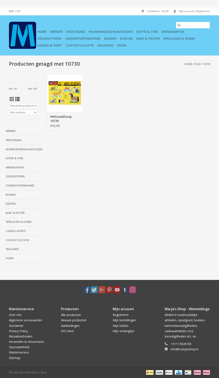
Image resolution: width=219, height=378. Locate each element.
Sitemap (14, 358)
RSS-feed (67, 331)
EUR (11, 11)
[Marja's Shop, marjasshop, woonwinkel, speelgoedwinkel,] (22, 35)
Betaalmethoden (20, 336)
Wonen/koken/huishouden (111, 32)
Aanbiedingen (70, 326)
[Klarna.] (205, 372)
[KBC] (178, 372)
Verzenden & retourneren (26, 342)
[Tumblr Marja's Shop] (124, 289)
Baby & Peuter (148, 38)
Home (41, 32)
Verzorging (75, 32)
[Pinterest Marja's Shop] (109, 289)
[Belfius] (168, 372)
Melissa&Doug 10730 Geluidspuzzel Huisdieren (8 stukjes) (60, 118)
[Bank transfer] (159, 372)
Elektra (126, 38)
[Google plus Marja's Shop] (101, 289)
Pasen (122, 45)
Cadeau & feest (49, 45)
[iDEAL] (149, 372)
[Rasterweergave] (12, 99)
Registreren (121, 315)
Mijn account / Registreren (194, 11)
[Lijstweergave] (17, 99)
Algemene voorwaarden (25, 320)
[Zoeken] (179, 25)
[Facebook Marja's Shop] (86, 289)
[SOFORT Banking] (196, 372)
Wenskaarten (173, 32)
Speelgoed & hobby (179, 38)
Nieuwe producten (73, 320)
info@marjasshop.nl (184, 349)
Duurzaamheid (19, 347)
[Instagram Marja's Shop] (132, 289)
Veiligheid (105, 45)
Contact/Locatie (80, 45)
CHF (18, 11)
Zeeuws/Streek (49, 38)
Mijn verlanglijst (123, 331)
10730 (206, 64)
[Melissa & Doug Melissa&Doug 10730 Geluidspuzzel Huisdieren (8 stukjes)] (65, 93)
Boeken (110, 38)
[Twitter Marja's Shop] (94, 289)
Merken (56, 32)
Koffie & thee (147, 32)
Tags (197, 64)
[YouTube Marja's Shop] (117, 289)
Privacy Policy (18, 331)
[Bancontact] (187, 372)
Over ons (15, 315)
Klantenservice (19, 352)
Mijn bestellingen (124, 320)
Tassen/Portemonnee (83, 38)
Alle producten (71, 315)
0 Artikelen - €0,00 (157, 11)
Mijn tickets (121, 326)
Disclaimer (16, 326)
